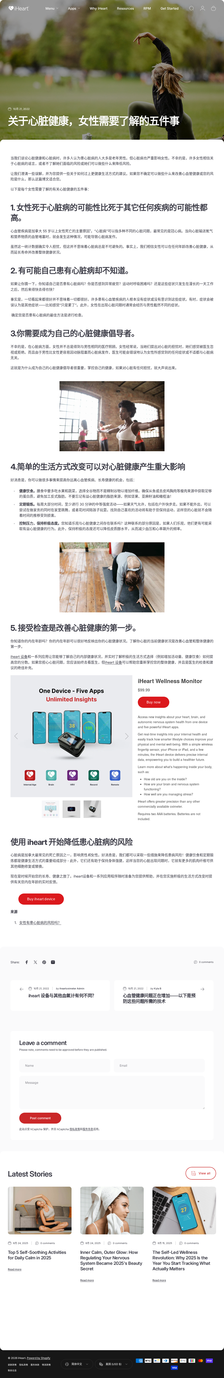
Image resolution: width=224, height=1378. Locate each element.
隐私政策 (75, 1129)
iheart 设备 (113, 662)
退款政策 (12, 1365)
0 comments (206, 962)
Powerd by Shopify (38, 1358)
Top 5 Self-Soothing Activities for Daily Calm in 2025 (37, 1255)
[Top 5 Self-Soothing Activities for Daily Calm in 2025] (40, 1210)
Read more (14, 1269)
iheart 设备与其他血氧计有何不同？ (62, 995)
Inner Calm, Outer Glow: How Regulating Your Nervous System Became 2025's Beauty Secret (111, 1260)
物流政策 (46, 1365)
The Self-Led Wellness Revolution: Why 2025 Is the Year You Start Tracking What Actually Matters (181, 1260)
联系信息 (12, 1370)
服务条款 (88, 1129)
